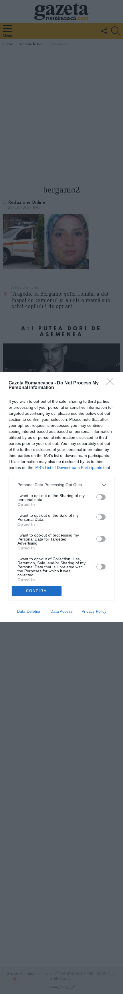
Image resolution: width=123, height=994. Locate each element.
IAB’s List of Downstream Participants (68, 467)
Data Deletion (29, 611)
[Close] (111, 383)
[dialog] (61, 497)
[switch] (101, 497)
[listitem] (61, 485)
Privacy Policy (94, 611)
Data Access (61, 611)
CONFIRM (36, 591)
